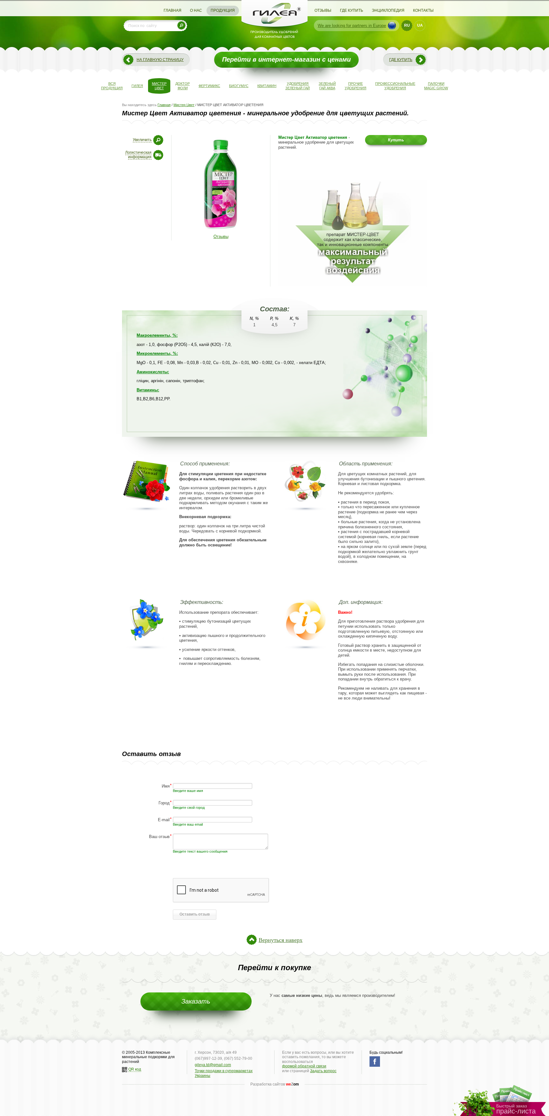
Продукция (223, 10)
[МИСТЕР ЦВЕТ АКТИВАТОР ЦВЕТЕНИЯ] (220, 231)
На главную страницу (160, 59)
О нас (196, 10)
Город (164, 802)
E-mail (164, 819)
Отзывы (323, 10)
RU (407, 25)
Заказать (195, 1001)
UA (420, 25)
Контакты (423, 10)
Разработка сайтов (274, 1084)
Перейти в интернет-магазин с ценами (286, 59)
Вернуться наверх (280, 940)
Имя (166, 785)
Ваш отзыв (159, 836)
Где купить (351, 10)
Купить (396, 140)
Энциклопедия (388, 10)
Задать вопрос (323, 1071)
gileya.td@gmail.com (213, 1065)
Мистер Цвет (183, 105)
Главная (172, 10)
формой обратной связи (304, 1066)
